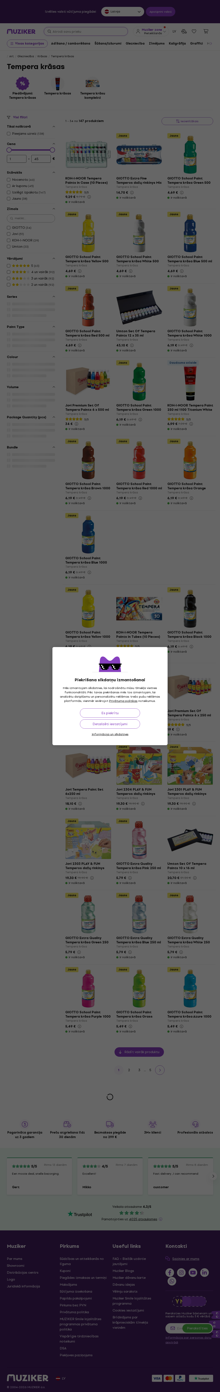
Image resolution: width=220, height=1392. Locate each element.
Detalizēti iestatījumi (110, 724)
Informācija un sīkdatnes (110, 734)
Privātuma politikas (123, 700)
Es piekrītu (110, 713)
